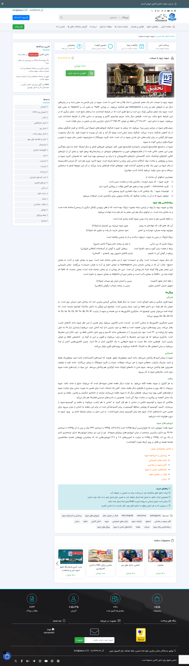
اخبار (44, 117)
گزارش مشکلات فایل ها (77, 26)
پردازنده (43, 171)
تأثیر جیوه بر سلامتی (163, 521)
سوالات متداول (106, 26)
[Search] (62, 17)
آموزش (43, 106)
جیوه (107, 521)
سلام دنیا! (22, 54)
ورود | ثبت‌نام (20, 17)
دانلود (85, 521)
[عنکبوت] (160, 555)
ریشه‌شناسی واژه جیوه (162, 527)
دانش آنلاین (96, 521)
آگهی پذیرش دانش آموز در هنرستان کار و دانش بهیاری (35, 86)
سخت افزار (42, 193)
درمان (77, 521)
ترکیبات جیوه (137, 521)
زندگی (43, 188)
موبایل (43, 209)
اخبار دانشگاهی (40, 123)
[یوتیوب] (168, 10)
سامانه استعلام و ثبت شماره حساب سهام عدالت (34, 70)
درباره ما (93, 26)
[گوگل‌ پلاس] (159, 10)
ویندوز (43, 220)
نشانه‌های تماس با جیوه (122, 527)
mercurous (141, 515)
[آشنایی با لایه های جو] (130, 555)
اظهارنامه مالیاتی (39, 150)
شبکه (44, 198)
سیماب (146, 527)
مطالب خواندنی (40, 204)
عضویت (79, 640)
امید (44, 155)
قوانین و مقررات (137, 26)
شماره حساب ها (121, 26)
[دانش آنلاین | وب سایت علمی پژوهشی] (165, 17)
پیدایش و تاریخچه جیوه (71, 515)
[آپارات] (175, 10)
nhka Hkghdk (127, 515)
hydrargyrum (155, 515)
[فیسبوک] (155, 10)
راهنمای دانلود (152, 26)
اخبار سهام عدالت (39, 133)
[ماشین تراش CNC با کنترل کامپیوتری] (100, 555)
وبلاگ (17, 26)
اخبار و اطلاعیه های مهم (37, 139)
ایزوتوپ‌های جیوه (92, 515)
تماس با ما (60, 26)
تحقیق (148, 521)
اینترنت (43, 166)
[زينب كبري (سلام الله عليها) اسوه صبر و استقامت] (70, 556)
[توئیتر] (152, 10)
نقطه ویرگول (41, 215)
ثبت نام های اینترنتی (38, 177)
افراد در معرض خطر (110, 515)
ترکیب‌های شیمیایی (120, 521)
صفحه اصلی (166, 26)
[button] (2, 3)
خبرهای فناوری (40, 182)
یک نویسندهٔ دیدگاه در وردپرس (37, 60)
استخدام (42, 144)
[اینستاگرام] (165, 10)
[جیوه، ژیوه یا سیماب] (140, 80)
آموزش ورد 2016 (39, 112)
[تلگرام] (162, 10)
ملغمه (138, 527)
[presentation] (57, 563)
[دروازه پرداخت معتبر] (141, 635)
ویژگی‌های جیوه (103, 527)
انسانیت (43, 160)
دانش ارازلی (44, 68)
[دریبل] (172, 10)
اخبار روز (43, 128)
